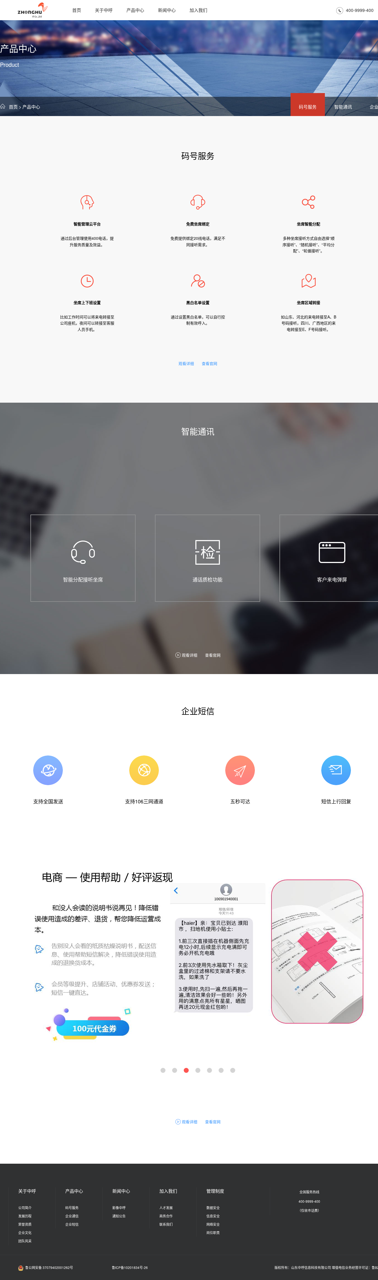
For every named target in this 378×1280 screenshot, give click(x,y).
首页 (76, 10)
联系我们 (166, 1224)
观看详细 (186, 363)
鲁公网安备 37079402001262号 (49, 1267)
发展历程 (25, 1216)
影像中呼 (119, 1207)
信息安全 (213, 1216)
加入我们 (198, 10)
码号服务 (308, 107)
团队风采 (25, 1240)
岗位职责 (213, 1232)
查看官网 (209, 363)
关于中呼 (104, 10)
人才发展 (166, 1207)
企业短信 (72, 1224)
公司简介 (25, 1207)
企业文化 (25, 1232)
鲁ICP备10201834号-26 (130, 1267)
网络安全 (213, 1224)
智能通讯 (343, 107)
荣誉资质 (25, 1224)
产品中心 (135, 10)
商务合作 (166, 1216)
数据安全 (213, 1207)
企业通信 (72, 1216)
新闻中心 (167, 10)
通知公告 (119, 1216)
